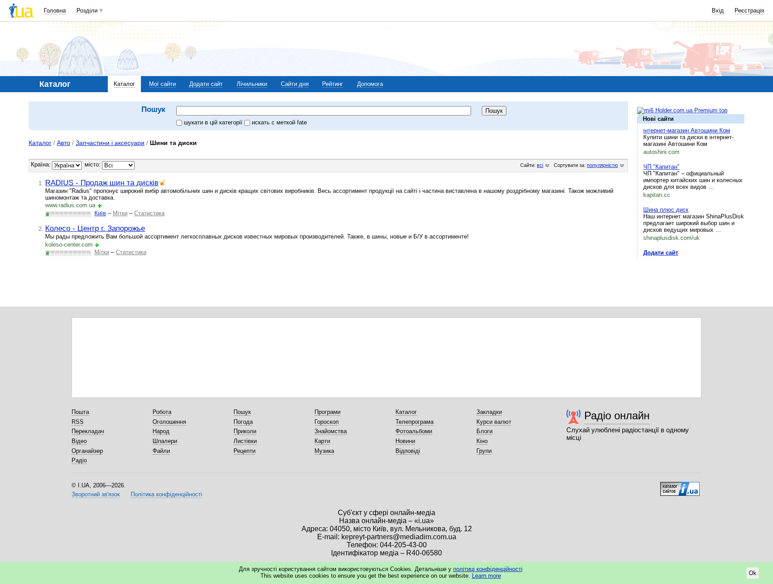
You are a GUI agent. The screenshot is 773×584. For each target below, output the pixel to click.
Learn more (486, 575)
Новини (405, 441)
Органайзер (87, 451)
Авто (63, 142)
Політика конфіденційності (166, 494)
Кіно (482, 441)
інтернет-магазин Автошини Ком (686, 130)
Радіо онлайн (617, 415)
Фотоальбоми (413, 431)
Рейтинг (332, 84)
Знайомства (330, 431)
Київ (100, 213)
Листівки (245, 441)
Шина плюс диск (665, 209)
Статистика (149, 213)
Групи (484, 451)
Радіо (79, 460)
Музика (324, 451)
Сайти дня (295, 84)
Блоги (484, 431)
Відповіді (407, 451)
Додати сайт (206, 84)
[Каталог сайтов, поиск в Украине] (680, 485)
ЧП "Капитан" (661, 166)
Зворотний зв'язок (96, 494)
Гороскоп (326, 421)
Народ (161, 431)
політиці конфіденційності (487, 569)
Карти (322, 441)
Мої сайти (162, 84)
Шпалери (165, 441)
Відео (79, 441)
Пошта (80, 412)
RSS (78, 421)
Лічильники (252, 84)
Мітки (120, 213)
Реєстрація (749, 10)
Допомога (370, 84)
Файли (161, 451)
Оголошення (169, 421)
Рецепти (244, 451)
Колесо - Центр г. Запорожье (95, 228)
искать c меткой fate (279, 122)
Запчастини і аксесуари (110, 142)
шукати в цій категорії (214, 122)
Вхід (718, 10)
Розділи (87, 10)
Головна (55, 10)
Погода (243, 421)
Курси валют (493, 421)
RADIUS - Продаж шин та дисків (101, 182)
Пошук (242, 412)
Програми (327, 412)
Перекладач (88, 431)
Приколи (245, 431)
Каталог (124, 84)
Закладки (489, 412)
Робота (162, 412)
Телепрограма (414, 421)
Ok (752, 573)
